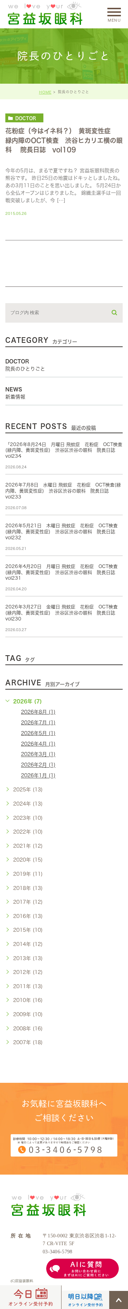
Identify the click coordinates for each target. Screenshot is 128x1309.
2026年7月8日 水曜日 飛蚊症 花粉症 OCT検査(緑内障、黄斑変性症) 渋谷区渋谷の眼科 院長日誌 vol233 (63, 491)
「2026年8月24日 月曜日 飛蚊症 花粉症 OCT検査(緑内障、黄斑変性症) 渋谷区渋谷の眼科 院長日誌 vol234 (63, 450)
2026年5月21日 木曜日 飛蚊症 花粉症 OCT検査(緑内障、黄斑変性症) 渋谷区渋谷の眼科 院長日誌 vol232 (62, 531)
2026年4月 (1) (38, 743)
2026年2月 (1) (38, 765)
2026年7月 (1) (38, 722)
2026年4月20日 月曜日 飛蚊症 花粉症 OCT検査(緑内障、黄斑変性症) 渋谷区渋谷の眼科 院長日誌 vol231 (62, 572)
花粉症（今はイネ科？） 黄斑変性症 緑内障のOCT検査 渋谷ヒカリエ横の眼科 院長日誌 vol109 (64, 140)
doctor (25, 118)
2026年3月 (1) (38, 754)
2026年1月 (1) (38, 775)
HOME (45, 92)
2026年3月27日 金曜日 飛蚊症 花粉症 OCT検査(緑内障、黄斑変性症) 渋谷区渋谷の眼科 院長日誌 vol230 (62, 613)
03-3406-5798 (57, 1251)
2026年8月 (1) (38, 711)
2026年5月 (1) (38, 733)
